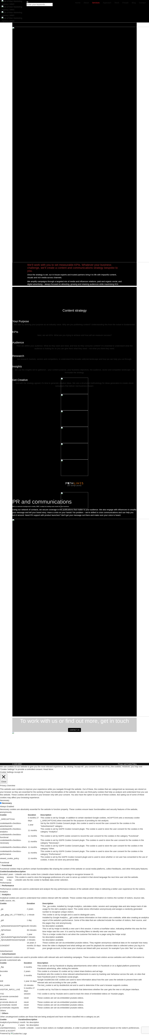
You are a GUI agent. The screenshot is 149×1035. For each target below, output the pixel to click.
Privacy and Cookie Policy (127, 764)
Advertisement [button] (6, 951)
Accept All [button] (18, 772)
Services (96, 3)
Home (77, 3)
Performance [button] (5, 883)
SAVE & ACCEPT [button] (7, 1031)
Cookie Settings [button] (7, 772)
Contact (142, 3)
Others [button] (3, 1010)
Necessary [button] (4, 800)
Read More (48, 769)
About (86, 3)
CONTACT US (74, 730)
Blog (134, 3)
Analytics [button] (4, 892)
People (125, 3)
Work (117, 3)
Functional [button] (4, 862)
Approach (107, 3)
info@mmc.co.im (105, 751)
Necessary (7, 803)
